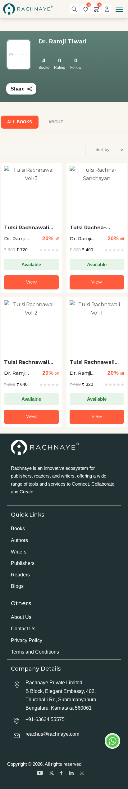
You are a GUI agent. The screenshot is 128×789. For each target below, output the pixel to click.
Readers (20, 574)
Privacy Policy (26, 640)
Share (18, 88)
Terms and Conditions (35, 652)
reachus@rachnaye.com (52, 734)
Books (18, 528)
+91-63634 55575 (45, 719)
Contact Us (23, 628)
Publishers (22, 563)
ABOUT (55, 122)
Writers (18, 551)
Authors (19, 540)
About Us (21, 617)
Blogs (17, 586)
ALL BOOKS (19, 122)
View (31, 282)
